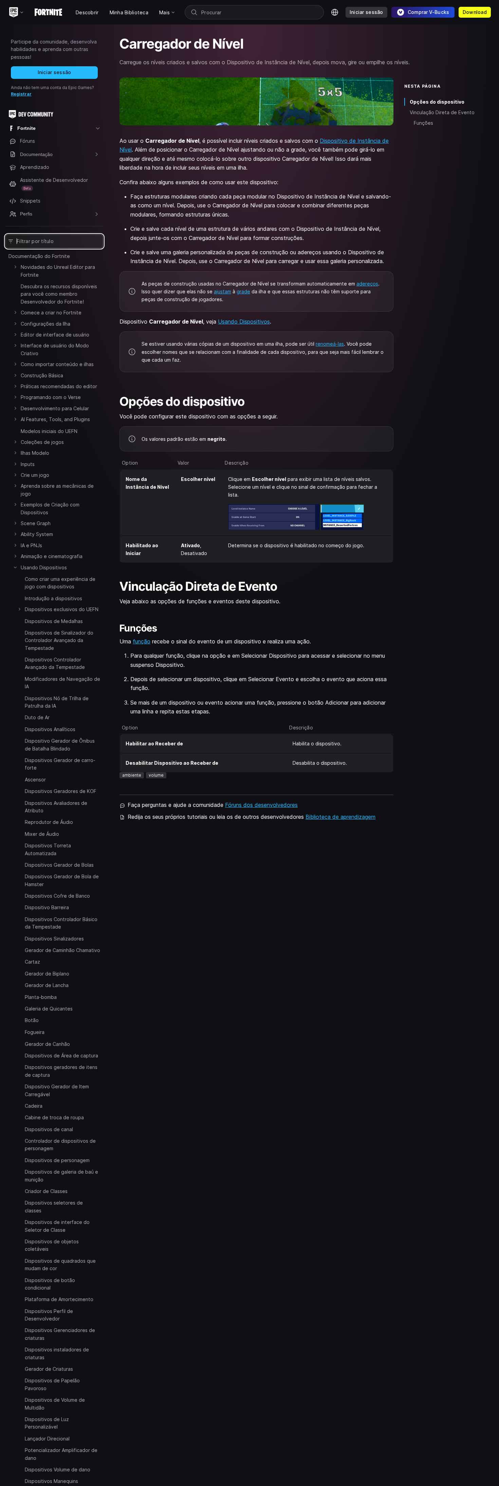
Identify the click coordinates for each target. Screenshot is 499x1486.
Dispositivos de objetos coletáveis (52, 1245)
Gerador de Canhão (47, 1044)
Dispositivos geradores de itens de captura (61, 1070)
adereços (367, 284)
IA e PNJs (31, 545)
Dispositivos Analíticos (50, 729)
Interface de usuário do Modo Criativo (55, 349)
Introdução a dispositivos (53, 598)
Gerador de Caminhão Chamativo (62, 950)
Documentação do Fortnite (39, 256)
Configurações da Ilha (45, 324)
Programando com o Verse (51, 397)
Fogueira (34, 1032)
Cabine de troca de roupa (54, 1117)
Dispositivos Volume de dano (57, 1469)
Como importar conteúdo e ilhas (57, 364)
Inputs (28, 464)
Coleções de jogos (42, 442)
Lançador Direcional (47, 1438)
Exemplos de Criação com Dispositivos (50, 508)
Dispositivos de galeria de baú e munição (61, 1175)
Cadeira (33, 1106)
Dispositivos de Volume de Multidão (55, 1403)
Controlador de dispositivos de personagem (60, 1144)
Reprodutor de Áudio (49, 822)
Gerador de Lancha (47, 985)
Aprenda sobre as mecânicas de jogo (57, 489)
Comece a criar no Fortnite (51, 312)
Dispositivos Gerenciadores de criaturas (60, 1334)
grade (243, 291)
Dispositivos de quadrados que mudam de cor (60, 1264)
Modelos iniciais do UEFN (49, 431)
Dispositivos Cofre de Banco (57, 896)
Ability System (37, 534)
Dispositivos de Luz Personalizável (47, 1423)
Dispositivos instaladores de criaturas (57, 1353)
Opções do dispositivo (437, 102)
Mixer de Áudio (42, 834)
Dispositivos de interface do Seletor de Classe (57, 1225)
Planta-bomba (41, 997)
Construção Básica (42, 375)
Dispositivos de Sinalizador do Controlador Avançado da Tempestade (59, 640)
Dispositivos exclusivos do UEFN (61, 609)
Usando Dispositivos (44, 567)
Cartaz (32, 962)
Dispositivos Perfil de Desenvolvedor (49, 1314)
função (141, 641)
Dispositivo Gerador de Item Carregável (57, 1090)
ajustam (222, 291)
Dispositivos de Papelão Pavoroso (52, 1384)
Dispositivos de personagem (57, 1160)
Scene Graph (36, 523)
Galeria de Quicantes (49, 1009)
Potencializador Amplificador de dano (61, 1454)
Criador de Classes (46, 1191)
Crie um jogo (35, 475)
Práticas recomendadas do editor (59, 386)
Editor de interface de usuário (55, 335)
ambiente (131, 775)
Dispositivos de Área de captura (61, 1055)
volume (156, 775)
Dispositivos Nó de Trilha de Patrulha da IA (57, 702)
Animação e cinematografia (51, 556)
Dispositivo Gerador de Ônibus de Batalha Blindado (60, 744)
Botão (32, 1020)
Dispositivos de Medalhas (54, 621)
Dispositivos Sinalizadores (54, 938)
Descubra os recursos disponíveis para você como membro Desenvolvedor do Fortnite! (59, 294)
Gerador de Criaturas (49, 1369)
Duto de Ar (37, 717)
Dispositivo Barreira (47, 907)
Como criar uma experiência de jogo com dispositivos (60, 582)
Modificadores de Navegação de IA (62, 682)
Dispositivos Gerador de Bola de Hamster (62, 880)
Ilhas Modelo (35, 453)
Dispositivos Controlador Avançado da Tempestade (55, 663)
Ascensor (35, 779)
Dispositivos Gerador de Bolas (59, 865)
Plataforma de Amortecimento (59, 1299)
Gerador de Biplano (47, 974)
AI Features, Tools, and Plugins (55, 419)
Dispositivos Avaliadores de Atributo (56, 806)
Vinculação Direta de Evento (443, 112)
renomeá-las (330, 344)
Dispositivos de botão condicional (50, 1283)
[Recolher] (15, 567)
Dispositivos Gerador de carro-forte (60, 764)
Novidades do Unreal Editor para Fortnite (58, 270)
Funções (423, 123)
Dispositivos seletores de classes (54, 1206)
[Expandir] (15, 267)
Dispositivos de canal (49, 1129)
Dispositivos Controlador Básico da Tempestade (61, 923)
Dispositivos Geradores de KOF (60, 791)
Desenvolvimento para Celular (55, 408)
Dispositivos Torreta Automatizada (48, 849)
